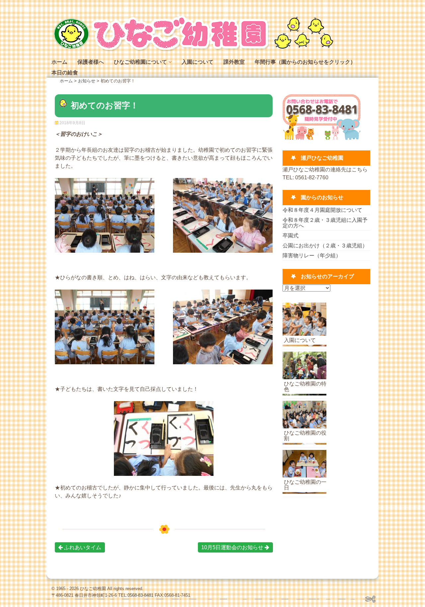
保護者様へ (90, 62)
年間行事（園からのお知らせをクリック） (305, 62)
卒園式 (290, 235)
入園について (197, 62)
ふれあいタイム (82, 547)
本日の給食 (64, 72)
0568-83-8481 (140, 595)
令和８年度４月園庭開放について (322, 210)
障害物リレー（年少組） (312, 255)
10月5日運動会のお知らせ (233, 547)
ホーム (59, 62)
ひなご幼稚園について (140, 62)
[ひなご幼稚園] (192, 49)
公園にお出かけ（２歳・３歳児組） (325, 245)
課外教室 (234, 62)
